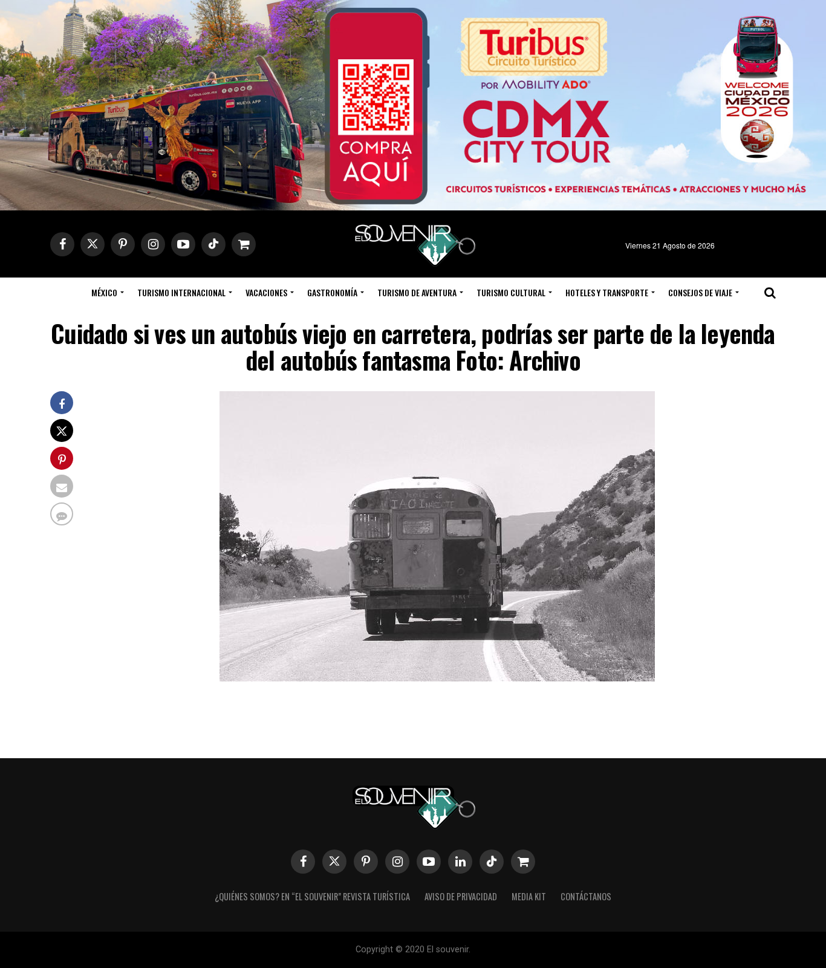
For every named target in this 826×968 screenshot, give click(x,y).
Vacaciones (266, 292)
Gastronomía (332, 292)
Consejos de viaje (700, 292)
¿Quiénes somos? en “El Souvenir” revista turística (312, 896)
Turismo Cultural (510, 292)
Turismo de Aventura (417, 292)
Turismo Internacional (181, 292)
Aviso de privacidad (460, 896)
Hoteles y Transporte (606, 292)
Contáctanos (586, 896)
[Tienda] (523, 861)
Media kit (529, 896)
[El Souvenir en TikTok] (492, 861)
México (104, 292)
